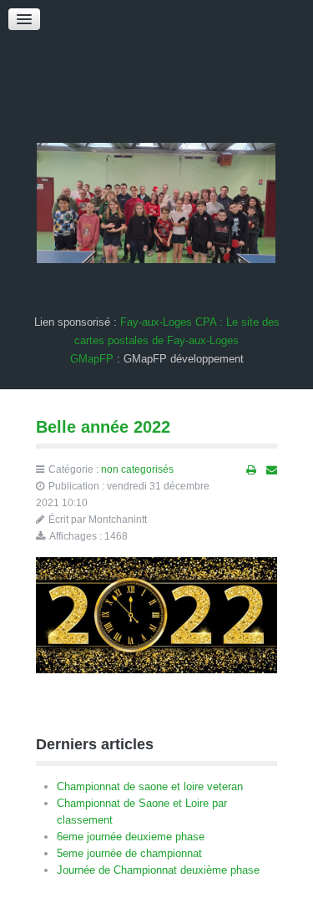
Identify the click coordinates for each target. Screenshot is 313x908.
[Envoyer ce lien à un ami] (271, 470)
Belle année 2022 (103, 427)
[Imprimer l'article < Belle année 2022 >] (251, 470)
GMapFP (92, 359)
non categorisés (137, 469)
